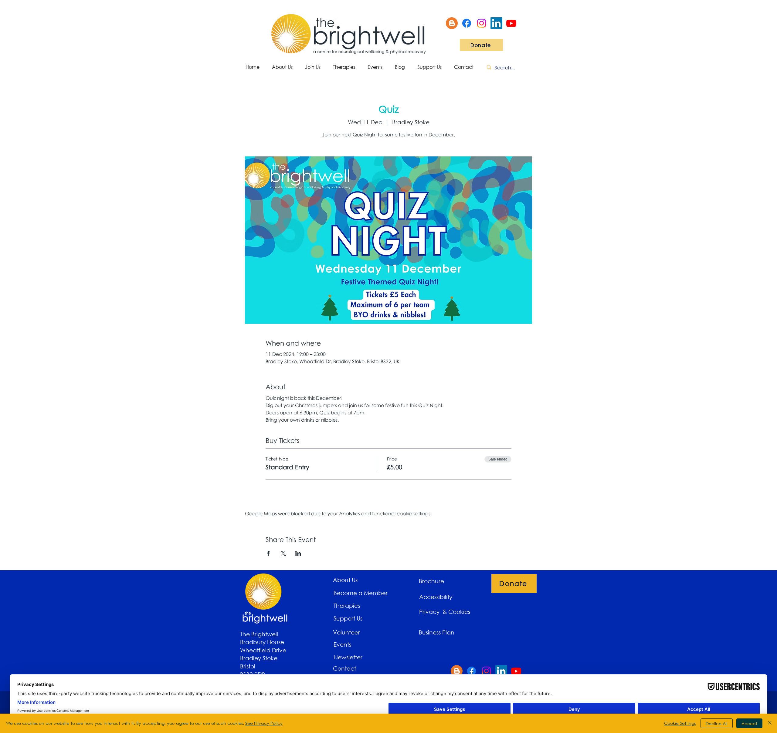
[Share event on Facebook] (268, 553)
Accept (749, 723)
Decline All (717, 723)
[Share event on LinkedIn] (298, 553)
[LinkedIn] (496, 23)
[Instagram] (481, 23)
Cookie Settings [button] (680, 723)
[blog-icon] (452, 23)
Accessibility (435, 596)
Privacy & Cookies (445, 611)
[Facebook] (467, 23)
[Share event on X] (283, 553)
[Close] (769, 723)
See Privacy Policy (264, 723)
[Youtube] (511, 23)
